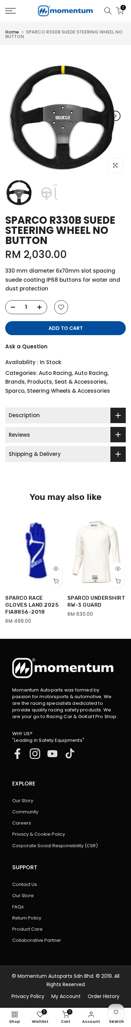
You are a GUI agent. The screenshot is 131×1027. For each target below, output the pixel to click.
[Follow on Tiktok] (70, 753)
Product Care (27, 929)
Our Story (22, 800)
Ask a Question (26, 346)
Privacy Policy (28, 996)
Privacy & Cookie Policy (38, 834)
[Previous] (15, 116)
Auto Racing (55, 373)
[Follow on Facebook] (17, 753)
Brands (15, 381)
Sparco (14, 390)
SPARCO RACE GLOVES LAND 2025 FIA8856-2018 (32, 605)
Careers (21, 823)
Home (12, 32)
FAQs (18, 906)
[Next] (115, 116)
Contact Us (24, 884)
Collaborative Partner (36, 940)
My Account (66, 996)
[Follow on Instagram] (35, 753)
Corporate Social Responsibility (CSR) (55, 845)
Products (39, 381)
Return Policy (26, 918)
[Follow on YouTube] (52, 753)
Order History (103, 996)
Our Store (23, 895)
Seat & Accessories (80, 381)
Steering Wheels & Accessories (68, 390)
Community (25, 811)
